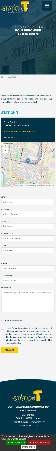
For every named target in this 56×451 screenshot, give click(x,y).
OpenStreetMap (30, 185)
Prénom (5, 209)
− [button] (5, 150)
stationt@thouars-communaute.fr (20, 131)
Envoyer (10, 350)
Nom (4, 197)
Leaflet (21, 185)
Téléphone (7, 275)
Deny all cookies (40, 442)
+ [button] (5, 146)
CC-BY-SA (50, 185)
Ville (3, 245)
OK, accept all (17, 442)
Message (6, 287)
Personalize (28, 447)
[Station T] (2, 76)
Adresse (5, 221)
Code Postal (8, 233)
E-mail (5, 263)
